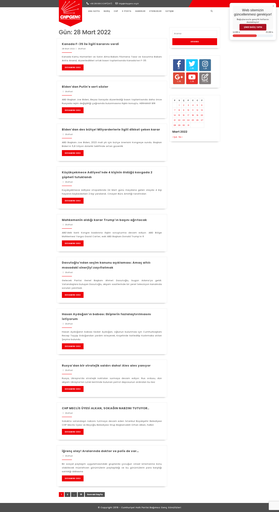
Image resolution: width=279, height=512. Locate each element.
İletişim (170, 11)
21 (175, 120)
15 (179, 115)
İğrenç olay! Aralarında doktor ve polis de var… (100, 451)
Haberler (140, 11)
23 (184, 120)
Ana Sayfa (94, 11)
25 (193, 120)
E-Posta (126, 11)
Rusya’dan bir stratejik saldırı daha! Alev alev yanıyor (106, 365)
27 (202, 120)
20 (202, 115)
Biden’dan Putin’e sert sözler (85, 87)
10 (188, 110)
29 (179, 125)
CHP (116, 11)
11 (192, 110)
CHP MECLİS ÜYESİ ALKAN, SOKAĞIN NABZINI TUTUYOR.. (105, 408)
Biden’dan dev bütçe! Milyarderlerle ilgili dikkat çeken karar (111, 129)
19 (80, 494)
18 (193, 115)
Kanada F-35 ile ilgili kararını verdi (90, 44)
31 (188, 125)
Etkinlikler (155, 11)
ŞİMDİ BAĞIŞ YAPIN (253, 27)
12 (197, 110)
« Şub (174, 137)
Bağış (107, 11)
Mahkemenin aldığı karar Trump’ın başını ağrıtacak (104, 220)
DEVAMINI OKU (73, 67)
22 (179, 120)
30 (184, 125)
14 (175, 115)
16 (184, 115)
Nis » (181, 137)
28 (175, 125)
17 (188, 115)
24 (188, 120)
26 (197, 120)
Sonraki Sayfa (95, 494)
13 (202, 110)
